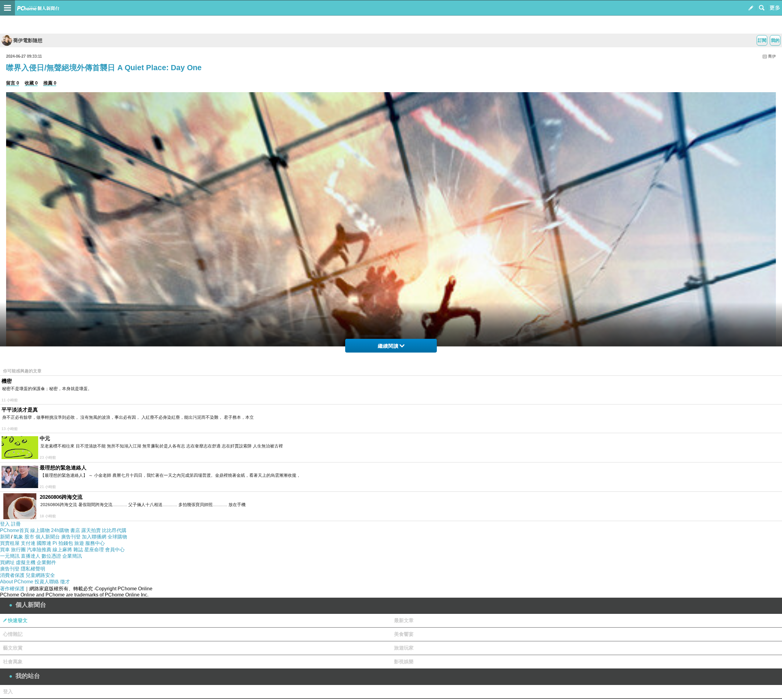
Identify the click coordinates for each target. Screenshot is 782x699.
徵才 (65, 581)
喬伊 (772, 56)
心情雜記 (13, 634)
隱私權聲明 (33, 568)
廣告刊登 (71, 536)
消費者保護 (12, 575)
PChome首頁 (14, 530)
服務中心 (95, 543)
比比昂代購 (114, 530)
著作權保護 (12, 588)
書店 (75, 530)
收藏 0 (31, 82)
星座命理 (94, 549)
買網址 (7, 562)
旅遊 (79, 543)
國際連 (44, 543)
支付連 (28, 543)
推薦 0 (49, 82)
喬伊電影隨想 (27, 40)
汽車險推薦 (39, 549)
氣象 (18, 536)
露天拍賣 (91, 530)
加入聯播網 (94, 536)
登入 (5, 524)
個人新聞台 (47, 536)
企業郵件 (46, 562)
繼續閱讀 (388, 346)
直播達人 (30, 556)
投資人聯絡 (47, 581)
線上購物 (40, 530)
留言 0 (12, 82)
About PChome (16, 581)
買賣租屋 (10, 543)
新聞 (5, 536)
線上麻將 (62, 549)
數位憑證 (51, 556)
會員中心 (115, 549)
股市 (29, 536)
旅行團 (18, 549)
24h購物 (60, 530)
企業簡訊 (72, 556)
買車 (5, 549)
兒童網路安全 (40, 575)
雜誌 (78, 549)
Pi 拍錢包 (63, 543)
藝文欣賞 (13, 647)
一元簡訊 (10, 556)
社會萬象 (13, 661)
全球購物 (117, 536)
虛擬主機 (25, 562)
